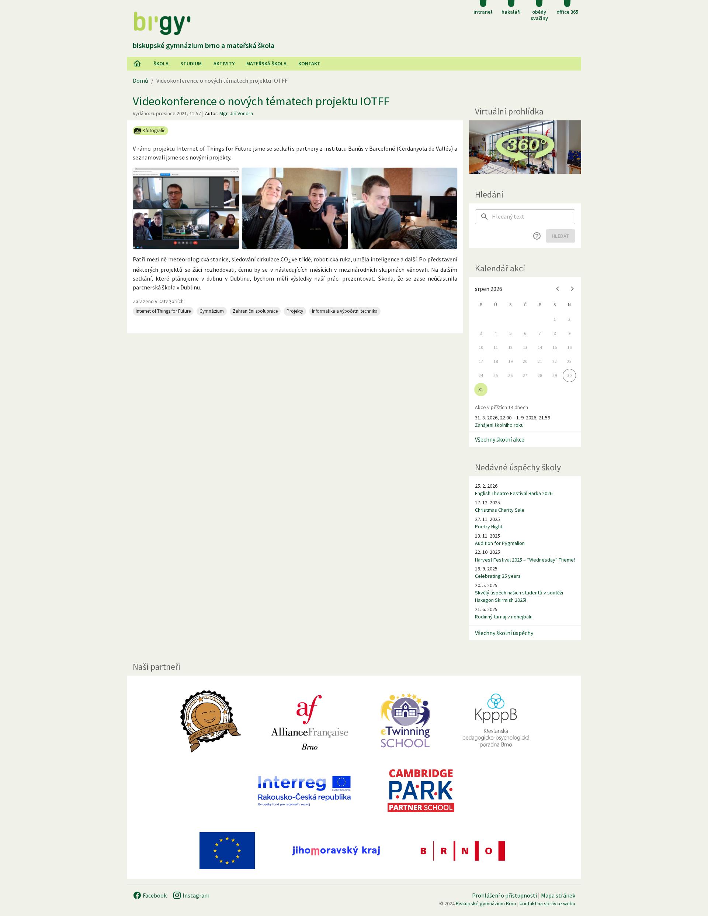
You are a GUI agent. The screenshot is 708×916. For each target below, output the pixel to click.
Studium (191, 63)
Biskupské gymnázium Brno (486, 903)
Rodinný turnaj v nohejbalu (503, 616)
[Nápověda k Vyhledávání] (537, 236)
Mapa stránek (558, 895)
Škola (161, 63)
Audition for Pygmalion (500, 543)
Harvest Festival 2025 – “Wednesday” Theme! (525, 559)
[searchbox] (533, 216)
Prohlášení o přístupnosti (504, 895)
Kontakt (309, 63)
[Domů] (137, 63)
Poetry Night (489, 526)
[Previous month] (557, 288)
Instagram (195, 895)
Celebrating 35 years (498, 576)
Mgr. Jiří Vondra (236, 113)
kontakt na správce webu (547, 903)
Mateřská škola (266, 63)
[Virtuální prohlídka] (525, 147)
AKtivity (224, 63)
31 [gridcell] (481, 389)
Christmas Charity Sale (499, 510)
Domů (140, 80)
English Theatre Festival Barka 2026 (513, 493)
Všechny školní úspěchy (504, 633)
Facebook (154, 895)
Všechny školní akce (499, 439)
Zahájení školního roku (499, 425)
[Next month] (572, 288)
